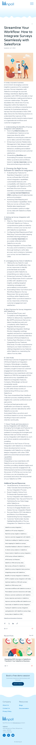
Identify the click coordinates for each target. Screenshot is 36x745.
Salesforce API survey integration (14, 530)
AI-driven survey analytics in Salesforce (16, 550)
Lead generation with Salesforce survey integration (19, 611)
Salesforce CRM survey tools (13, 585)
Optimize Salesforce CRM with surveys (16, 582)
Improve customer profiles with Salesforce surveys (19, 601)
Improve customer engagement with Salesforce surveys (19, 537)
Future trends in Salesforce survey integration (18, 553)
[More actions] (32, 24)
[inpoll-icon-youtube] (12, 735)
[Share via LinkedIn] (13, 623)
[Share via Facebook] (5, 623)
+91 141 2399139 (7, 732)
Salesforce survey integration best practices (17, 569)
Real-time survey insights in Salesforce (15, 533)
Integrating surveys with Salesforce (15, 572)
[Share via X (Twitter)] (9, 623)
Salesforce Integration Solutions (13, 618)
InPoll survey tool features (12, 559)
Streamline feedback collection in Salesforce (17, 546)
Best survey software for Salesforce (15, 566)
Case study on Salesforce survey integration (17, 604)
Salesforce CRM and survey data (14, 562)
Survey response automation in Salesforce (17, 598)
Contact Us (6, 708)
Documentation (24, 708)
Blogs (21, 705)
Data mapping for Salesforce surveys (15, 543)
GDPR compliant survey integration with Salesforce (19, 579)
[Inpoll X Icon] (4, 735)
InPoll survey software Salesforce (14, 556)
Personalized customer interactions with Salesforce (19, 591)
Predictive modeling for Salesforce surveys (17, 540)
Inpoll (20, 742)
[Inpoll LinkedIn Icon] (8, 735)
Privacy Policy (7, 711)
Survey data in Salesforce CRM (13, 614)
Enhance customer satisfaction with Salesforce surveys (19, 595)
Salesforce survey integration (13, 527)
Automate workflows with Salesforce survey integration (19, 588)
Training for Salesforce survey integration (16, 608)
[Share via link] (17, 623)
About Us (6, 705)
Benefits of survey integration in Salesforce (17, 575)
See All (31, 635)
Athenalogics (16, 723)
